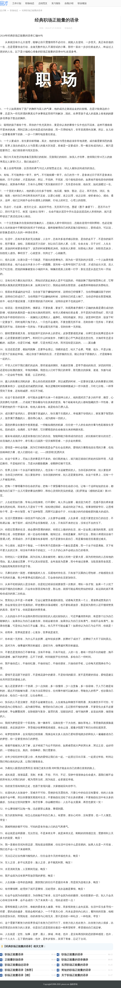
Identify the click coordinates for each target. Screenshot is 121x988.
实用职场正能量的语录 (74, 964)
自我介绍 (69, 3)
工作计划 (16, 3)
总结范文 (42, 3)
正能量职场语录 (14, 959)
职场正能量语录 (14, 954)
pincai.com (65, 984)
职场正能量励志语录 (17, 964)
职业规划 (82, 3)
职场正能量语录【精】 (18, 975)
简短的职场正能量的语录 (76, 970)
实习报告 (56, 3)
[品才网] (4, 3)
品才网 (3, 10)
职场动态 (29, 3)
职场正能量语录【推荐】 (19, 970)
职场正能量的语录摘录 (74, 959)
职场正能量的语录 (72, 954)
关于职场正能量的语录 (74, 975)
